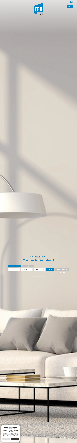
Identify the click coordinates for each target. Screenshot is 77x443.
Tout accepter (15, 438)
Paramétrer (6, 438)
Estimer (31, 266)
